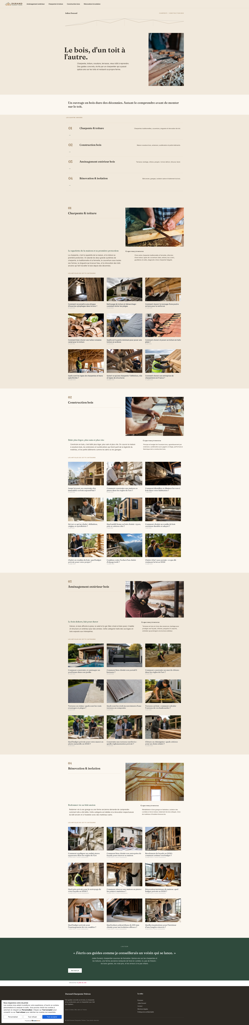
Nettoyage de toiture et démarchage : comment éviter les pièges (122, 305)
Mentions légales (143, 1009)
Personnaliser (13, 1017)
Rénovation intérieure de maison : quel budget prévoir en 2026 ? (161, 890)
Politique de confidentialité (146, 1012)
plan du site (82, 982)
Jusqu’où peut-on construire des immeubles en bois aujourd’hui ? (82, 489)
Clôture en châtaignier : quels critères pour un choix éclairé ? (161, 743)
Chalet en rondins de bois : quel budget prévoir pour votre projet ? (84, 561)
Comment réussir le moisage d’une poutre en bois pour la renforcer (162, 305)
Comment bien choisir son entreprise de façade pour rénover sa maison (124, 854)
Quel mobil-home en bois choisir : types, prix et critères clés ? (124, 525)
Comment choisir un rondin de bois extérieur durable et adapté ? (160, 525)
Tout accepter (52, 1017)
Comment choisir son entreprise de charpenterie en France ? (159, 377)
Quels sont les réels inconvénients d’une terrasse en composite (124, 707)
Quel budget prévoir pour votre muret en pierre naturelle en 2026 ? (85, 743)
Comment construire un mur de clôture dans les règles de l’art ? (162, 671)
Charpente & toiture (56, 4)
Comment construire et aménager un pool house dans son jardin (84, 671)
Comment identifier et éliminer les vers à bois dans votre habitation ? (162, 489)
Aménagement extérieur (36, 4)
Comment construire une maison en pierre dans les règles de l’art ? (122, 489)
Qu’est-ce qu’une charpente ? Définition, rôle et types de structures (124, 377)
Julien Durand (142, 1003)
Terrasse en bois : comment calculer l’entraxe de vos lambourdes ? (160, 707)
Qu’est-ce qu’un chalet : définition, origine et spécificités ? (83, 525)
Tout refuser (32, 1017)
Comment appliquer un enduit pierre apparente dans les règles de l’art (84, 854)
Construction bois (73, 4)
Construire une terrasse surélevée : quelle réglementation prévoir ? (122, 743)
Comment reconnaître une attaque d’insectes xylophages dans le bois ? (82, 305)
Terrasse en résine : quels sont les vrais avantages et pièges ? (84, 707)
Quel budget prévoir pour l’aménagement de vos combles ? (82, 926)
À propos (140, 1000)
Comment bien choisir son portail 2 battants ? (122, 671)
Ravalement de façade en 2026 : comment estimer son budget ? (159, 854)
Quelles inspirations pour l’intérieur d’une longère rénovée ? (160, 926)
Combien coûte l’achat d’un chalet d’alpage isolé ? (121, 561)
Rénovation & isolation (92, 4)
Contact (140, 1006)
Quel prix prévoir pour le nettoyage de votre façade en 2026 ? (84, 890)
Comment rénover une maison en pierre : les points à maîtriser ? (124, 890)
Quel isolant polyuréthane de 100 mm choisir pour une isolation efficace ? (123, 926)
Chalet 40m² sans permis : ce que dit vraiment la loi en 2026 (160, 561)
